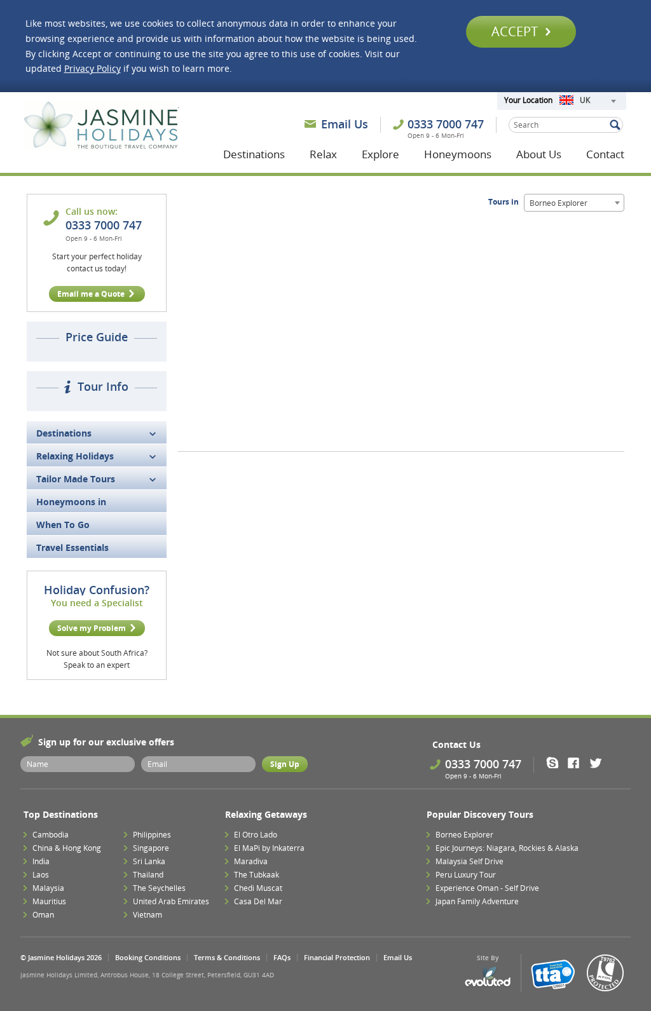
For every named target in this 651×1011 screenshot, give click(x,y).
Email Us (344, 124)
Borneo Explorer (464, 834)
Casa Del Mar (258, 901)
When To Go (63, 525)
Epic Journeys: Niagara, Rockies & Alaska (507, 848)
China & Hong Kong (66, 848)
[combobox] (587, 101)
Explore (380, 154)
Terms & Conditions (227, 957)
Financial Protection (337, 957)
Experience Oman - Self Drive (487, 888)
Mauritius (49, 901)
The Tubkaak (256, 874)
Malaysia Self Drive (469, 861)
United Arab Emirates (171, 901)
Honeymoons (457, 154)
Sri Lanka (149, 861)
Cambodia (50, 834)
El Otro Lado (255, 834)
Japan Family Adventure (477, 901)
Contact (605, 154)
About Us (538, 154)
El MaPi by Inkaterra (269, 848)
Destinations (254, 154)
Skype (556, 762)
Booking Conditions (148, 957)
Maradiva (251, 861)
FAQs (282, 957)
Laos (40, 874)
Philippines (152, 834)
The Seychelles (159, 888)
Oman (43, 914)
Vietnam (147, 914)
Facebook (577, 762)
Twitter (598, 762)
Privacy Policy (92, 68)
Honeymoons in (71, 502)
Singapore (151, 848)
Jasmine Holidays (101, 125)
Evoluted (487, 977)
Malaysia (48, 888)
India (41, 861)
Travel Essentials (72, 547)
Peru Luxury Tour (465, 874)
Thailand (148, 874)
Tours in (504, 201)
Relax (323, 154)
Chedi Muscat (258, 888)
